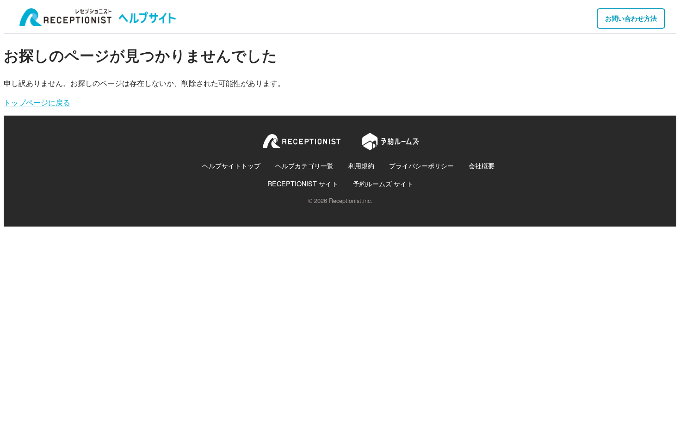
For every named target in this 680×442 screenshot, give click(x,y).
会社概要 (482, 165)
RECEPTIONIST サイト (302, 183)
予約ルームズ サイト (383, 183)
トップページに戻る (37, 102)
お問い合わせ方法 (631, 18)
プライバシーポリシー (421, 165)
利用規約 (361, 165)
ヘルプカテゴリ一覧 (304, 165)
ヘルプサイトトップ (231, 165)
